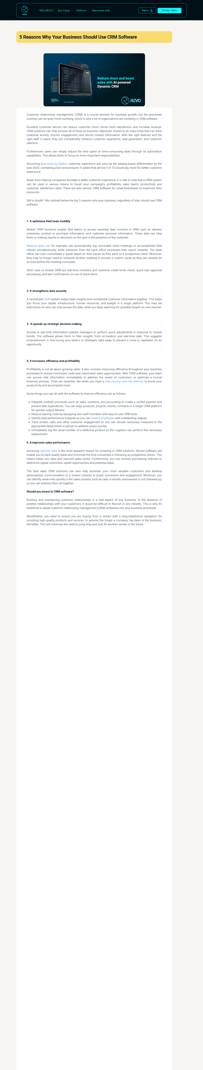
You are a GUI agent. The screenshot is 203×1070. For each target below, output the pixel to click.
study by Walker (57, 163)
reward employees (102, 418)
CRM (47, 299)
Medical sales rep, (38, 245)
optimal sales (48, 450)
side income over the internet (124, 381)
